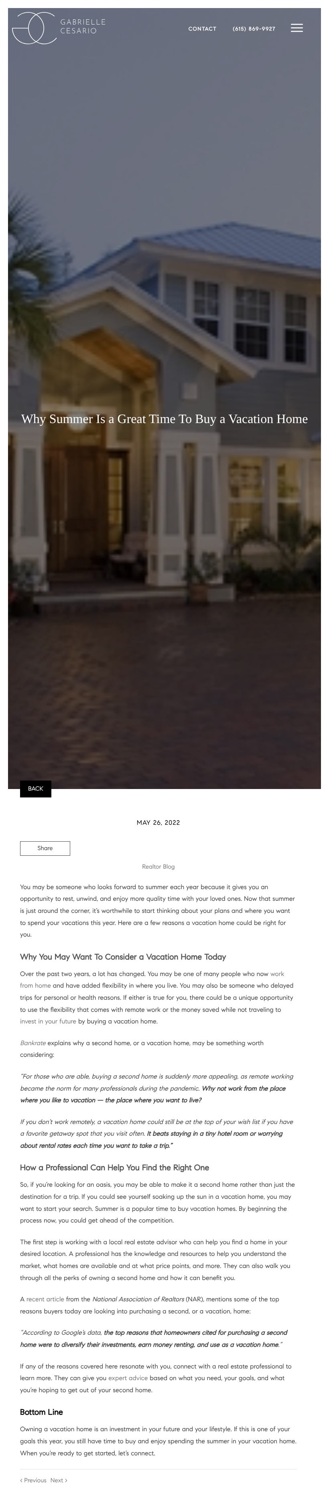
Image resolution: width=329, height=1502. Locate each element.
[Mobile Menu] (297, 28)
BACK (35, 789)
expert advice (128, 1378)
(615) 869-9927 (254, 29)
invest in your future (48, 1021)
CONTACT (203, 29)
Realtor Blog (158, 867)
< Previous (33, 1480)
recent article (45, 1299)
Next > (59, 1480)
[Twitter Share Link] (45, 870)
